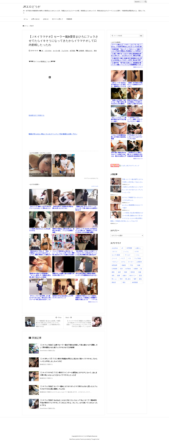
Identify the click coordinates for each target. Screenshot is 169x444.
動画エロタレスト (93, 302)
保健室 (124, 265)
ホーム (26, 26)
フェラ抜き (137, 258)
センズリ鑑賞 (116, 255)
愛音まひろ (88, 50)
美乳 (113, 275)
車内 (95, 50)
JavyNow (115, 248)
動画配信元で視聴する (36, 115)
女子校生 (72, 50)
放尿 (119, 272)
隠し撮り (128, 279)
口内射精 (81, 50)
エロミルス (94, 186)
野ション (114, 279)
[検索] (145, 1)
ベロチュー (115, 262)
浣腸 (139, 272)
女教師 (136, 268)
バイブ (123, 258)
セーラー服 (56, 50)
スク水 (136, 251)
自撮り (125, 275)
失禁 (121, 268)
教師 (125, 272)
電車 (135, 279)
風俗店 (114, 282)
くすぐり (114, 251)
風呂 (124, 282)
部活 (140, 275)
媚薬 (113, 272)
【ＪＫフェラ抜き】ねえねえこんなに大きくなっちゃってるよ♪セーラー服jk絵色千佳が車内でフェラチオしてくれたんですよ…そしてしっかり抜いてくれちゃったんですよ (69, 402)
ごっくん (126, 251)
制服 (138, 265)
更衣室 (133, 272)
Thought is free (95, 439)
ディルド (127, 255)
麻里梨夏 (135, 282)
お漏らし (138, 248)
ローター (131, 262)
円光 (131, 265)
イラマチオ (48, 50)
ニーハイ (114, 258)
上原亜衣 (139, 262)
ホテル (123, 262)
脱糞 (118, 275)
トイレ (137, 255)
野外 (121, 279)
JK (33, 26)
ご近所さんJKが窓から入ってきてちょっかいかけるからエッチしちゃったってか (132, 189)
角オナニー (132, 275)
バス (129, 258)
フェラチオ (64, 50)
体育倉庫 (114, 265)
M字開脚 (129, 248)
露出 (140, 279)
